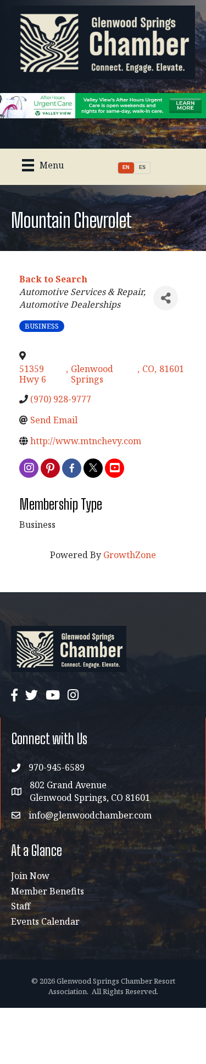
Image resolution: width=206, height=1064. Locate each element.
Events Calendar (45, 921)
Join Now (30, 876)
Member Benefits (47, 891)
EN (126, 167)
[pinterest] (50, 468)
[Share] (165, 298)
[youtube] (114, 468)
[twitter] (93, 468)
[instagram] (28, 468)
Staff (20, 906)
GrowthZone (129, 555)
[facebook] (71, 468)
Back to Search (53, 279)
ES (142, 167)
